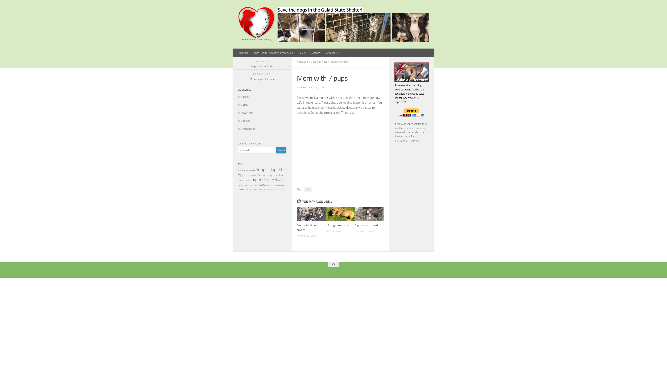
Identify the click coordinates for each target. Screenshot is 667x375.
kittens (280, 181)
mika (260, 185)
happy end (254, 180)
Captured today (265, 175)
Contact (315, 53)
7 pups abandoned (366, 225)
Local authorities (244, 185)
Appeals (302, 62)
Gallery (302, 53)
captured (253, 175)
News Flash (319, 62)
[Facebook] (328, 270)
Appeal (243, 174)
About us (243, 53)
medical (254, 185)
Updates (245, 120)
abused (252, 170)
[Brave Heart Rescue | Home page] (333, 24)
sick (259, 190)
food (281, 175)
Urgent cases (339, 62)
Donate (276, 175)
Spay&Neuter (266, 190)
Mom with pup (268, 185)
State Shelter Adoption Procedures (273, 53)
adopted (274, 169)
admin (303, 87)
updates (281, 190)
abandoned (243, 170)
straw (275, 190)
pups (283, 185)
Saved (255, 190)
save (249, 189)
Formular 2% (332, 53)
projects (277, 185)
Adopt (307, 189)
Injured (271, 180)
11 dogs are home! (337, 225)
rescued (242, 189)
